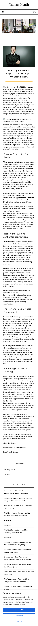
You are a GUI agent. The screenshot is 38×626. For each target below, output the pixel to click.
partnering (6, 255)
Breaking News (9, 470)
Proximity (7, 520)
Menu (34, 12)
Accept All (19, 610)
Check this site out (9, 443)
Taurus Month (19, 4)
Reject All (19, 621)
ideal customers (12, 186)
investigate (10, 250)
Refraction (8, 525)
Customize (19, 616)
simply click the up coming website (14, 447)
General (7, 474)
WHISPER (7, 537)
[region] (19, 608)
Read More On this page (11, 452)
